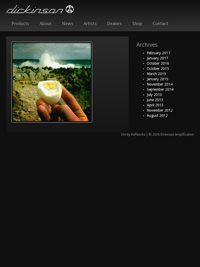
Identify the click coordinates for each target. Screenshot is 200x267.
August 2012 (157, 115)
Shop (137, 23)
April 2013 (155, 105)
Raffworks (138, 134)
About (46, 23)
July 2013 (154, 95)
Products (20, 23)
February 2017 (158, 53)
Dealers (114, 23)
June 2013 (155, 100)
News (67, 23)
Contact (160, 23)
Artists (90, 23)
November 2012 (160, 110)
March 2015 (156, 74)
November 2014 (160, 84)
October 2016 (158, 63)
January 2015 (157, 79)
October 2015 (158, 68)
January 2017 (157, 58)
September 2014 (160, 89)
